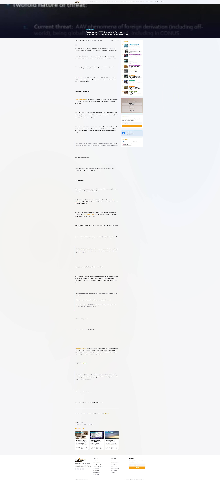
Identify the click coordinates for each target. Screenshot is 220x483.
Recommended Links (115, 462)
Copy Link (91, 424)
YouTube (88, 413)
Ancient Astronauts (94, 1)
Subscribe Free (132, 125)
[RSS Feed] (83, 469)
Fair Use (144, 479)
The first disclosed (89, 214)
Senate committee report (81, 99)
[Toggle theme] (163, 2)
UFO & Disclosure (131, 1)
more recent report (81, 348)
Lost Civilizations (149, 1)
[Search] (155, 2)
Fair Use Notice (114, 470)
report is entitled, (82, 78)
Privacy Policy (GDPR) (115, 468)
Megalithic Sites (123, 1)
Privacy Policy (132, 479)
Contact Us (113, 472)
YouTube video (106, 413)
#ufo (76, 44)
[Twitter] (159, 2)
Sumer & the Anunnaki (103, 1)
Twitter (85, 424)
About (124, 479)
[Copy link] (118, 40)
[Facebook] (157, 2)
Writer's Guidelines (114, 464)
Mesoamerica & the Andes (114, 1)
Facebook (78, 424)
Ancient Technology (140, 1)
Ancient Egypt (85, 1)
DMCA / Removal (114, 466)
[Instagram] (161, 2)
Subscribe (137, 467)
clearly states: (83, 363)
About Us (112, 460)
